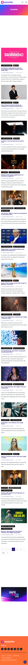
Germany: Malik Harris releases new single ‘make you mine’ (14, 317)
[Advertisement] (14, 34)
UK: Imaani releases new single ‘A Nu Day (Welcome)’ (13, 387)
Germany (17, 314)
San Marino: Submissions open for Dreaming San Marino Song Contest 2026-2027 (12, 69)
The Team (9, 655)
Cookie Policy (16, 655)
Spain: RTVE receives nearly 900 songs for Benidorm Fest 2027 (14, 283)
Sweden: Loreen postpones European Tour (12, 141)
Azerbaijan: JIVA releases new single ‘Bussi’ (12, 423)
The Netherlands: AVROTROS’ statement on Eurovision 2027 (13, 351)
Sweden (17, 138)
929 (3, 553)
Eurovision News (7, 65)
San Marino (6, 210)
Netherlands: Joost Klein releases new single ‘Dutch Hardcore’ (12, 249)
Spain (16, 65)
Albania (5, 172)
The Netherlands (19, 246)
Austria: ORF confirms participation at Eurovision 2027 (12, 493)
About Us (3, 655)
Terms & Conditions (6, 657)
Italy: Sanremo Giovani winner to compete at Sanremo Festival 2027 (12, 105)
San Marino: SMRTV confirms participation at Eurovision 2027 (14, 213)
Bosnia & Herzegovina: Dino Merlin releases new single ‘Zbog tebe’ (11, 532)
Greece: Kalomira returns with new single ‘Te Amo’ (13, 457)
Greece (17, 454)
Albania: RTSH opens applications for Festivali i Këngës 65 (12, 175)
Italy (16, 102)
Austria (5, 487)
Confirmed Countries (7, 208)
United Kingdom (19, 384)
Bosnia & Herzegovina (8, 526)
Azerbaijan (6, 420)
